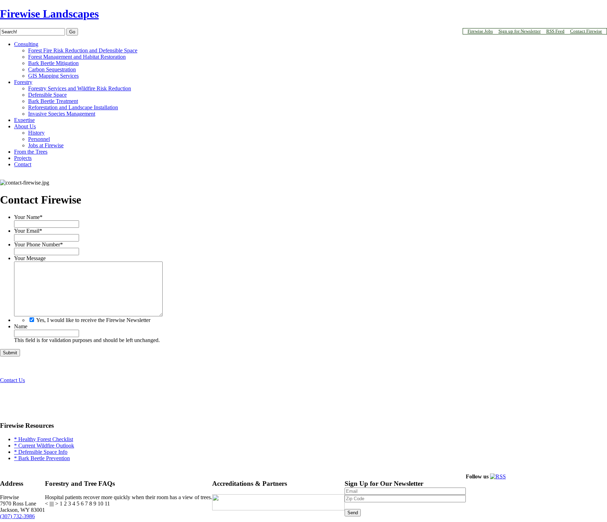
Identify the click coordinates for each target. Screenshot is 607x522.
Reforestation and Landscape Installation (73, 107)
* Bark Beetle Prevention (42, 458)
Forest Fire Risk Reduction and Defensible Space (82, 50)
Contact (22, 164)
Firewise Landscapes (49, 13)
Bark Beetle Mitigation (53, 63)
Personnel (39, 139)
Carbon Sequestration (52, 69)
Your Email (28, 231)
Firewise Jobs (480, 31)
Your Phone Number (38, 244)
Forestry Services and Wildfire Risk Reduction (79, 88)
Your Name (28, 217)
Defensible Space (47, 95)
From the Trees (30, 152)
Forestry (23, 82)
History (36, 133)
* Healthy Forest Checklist (43, 439)
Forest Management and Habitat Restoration (77, 57)
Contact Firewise (586, 31)
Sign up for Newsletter (519, 31)
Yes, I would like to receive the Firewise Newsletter (93, 320)
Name (20, 326)
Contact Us (12, 380)
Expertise (24, 120)
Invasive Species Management (61, 114)
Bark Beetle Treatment (53, 101)
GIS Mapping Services (53, 76)
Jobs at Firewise (46, 145)
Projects (23, 158)
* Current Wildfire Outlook (44, 446)
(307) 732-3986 (17, 516)
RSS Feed (555, 31)
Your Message (30, 258)
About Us (25, 126)
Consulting (26, 44)
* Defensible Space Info (40, 452)
